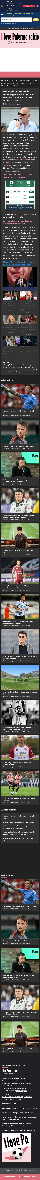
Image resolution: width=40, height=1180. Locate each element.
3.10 (15, 191)
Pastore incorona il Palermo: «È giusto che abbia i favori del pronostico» (18, 481)
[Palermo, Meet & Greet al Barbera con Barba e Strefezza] (20, 783)
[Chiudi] (5, 6)
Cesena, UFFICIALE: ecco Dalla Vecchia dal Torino (18, 551)
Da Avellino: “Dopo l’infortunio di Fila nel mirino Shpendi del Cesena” (18, 622)
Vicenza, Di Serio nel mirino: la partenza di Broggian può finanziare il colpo (18, 516)
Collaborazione (28, 28)
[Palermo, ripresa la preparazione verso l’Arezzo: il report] (20, 677)
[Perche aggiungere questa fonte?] (37, 6)
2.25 (19, 191)
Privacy (19, 1099)
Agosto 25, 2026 (26, 415)
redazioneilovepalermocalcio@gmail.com (17, 1097)
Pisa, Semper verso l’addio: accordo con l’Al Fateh (18, 412)
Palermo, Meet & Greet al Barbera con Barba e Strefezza (20, 799)
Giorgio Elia (7, 104)
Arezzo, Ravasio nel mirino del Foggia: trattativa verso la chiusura (16, 587)
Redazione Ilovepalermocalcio (11, 415)
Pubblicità (18, 28)
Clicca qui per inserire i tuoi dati (9, 23)
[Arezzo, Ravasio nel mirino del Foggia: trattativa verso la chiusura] (20, 571)
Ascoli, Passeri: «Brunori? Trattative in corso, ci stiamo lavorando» (20, 658)
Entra (35, 19)
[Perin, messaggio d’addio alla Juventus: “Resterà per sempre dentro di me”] (20, 712)
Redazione (10, 28)
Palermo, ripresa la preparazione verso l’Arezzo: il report (20, 693)
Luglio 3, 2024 (17, 104)
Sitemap (12, 1099)
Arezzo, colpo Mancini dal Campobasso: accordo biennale (17, 764)
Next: (23, 371)
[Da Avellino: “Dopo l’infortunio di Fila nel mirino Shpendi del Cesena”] (20, 606)
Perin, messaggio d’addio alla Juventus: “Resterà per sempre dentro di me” (17, 728)
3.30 (11, 191)
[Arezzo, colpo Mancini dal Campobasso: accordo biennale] (20, 747)
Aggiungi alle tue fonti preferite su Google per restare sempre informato (15, 6)
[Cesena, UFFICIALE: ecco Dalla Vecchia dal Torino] (20, 535)
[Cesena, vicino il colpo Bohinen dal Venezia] (20, 431)
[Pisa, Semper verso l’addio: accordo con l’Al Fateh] (20, 396)
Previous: (20, 365)
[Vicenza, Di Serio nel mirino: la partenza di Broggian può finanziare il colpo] (20, 500)
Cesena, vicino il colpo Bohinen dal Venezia (18, 446)
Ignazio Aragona (21, 1091)
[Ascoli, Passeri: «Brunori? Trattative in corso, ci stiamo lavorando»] (20, 641)
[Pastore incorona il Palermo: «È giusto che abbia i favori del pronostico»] (20, 464)
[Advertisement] (20, 59)
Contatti (5, 1099)
